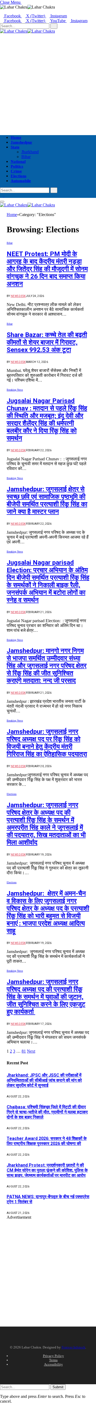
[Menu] (2, 201)
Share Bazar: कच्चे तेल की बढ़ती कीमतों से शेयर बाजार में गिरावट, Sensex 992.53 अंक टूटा (47, 342)
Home (16, 137)
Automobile (21, 181)
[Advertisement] (48, 82)
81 (24, 1051)
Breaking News (15, 389)
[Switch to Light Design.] (5, 195)
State (15, 147)
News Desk (18, 296)
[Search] (1, 209)
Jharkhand (30, 152)
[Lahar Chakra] (27, 31)
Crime (16, 171)
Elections (18, 176)
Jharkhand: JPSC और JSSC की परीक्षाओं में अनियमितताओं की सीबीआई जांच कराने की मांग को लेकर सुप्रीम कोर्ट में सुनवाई (44, 1080)
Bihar (26, 156)
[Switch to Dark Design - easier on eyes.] (2, 195)
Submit (58, 1387)
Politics (17, 166)
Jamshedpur (21, 142)
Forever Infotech (73, 1347)
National (18, 161)
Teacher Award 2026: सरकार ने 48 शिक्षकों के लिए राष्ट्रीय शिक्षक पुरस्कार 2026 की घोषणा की (47, 1141)
